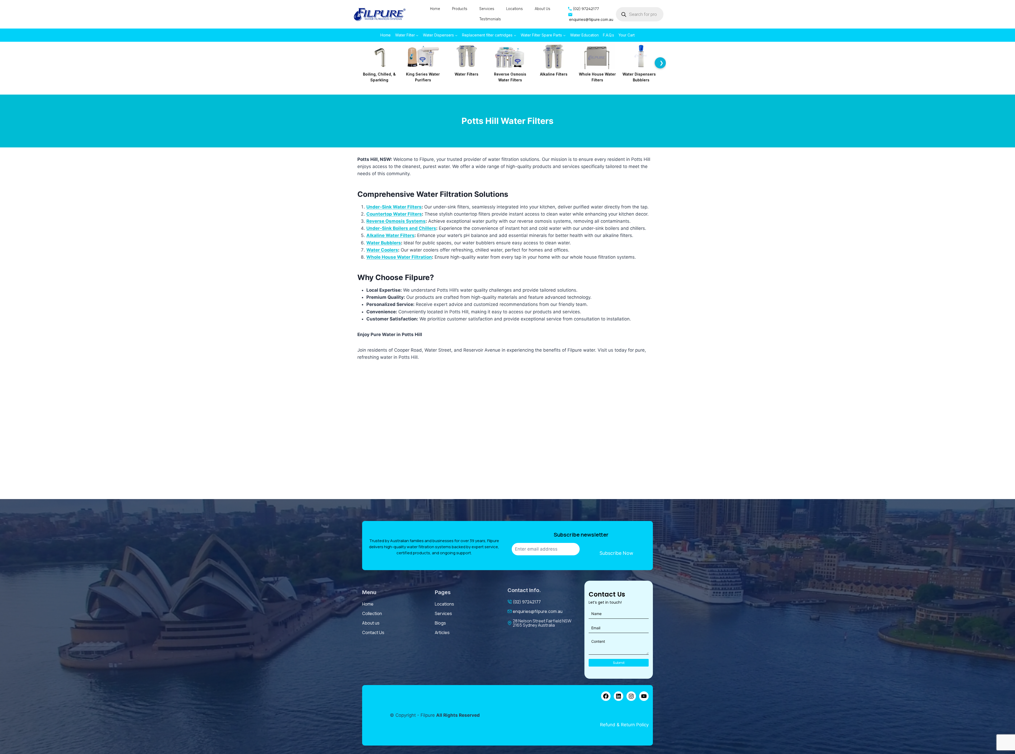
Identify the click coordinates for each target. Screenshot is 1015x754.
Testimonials (490, 19)
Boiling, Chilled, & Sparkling (379, 77)
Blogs (440, 623)
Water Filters (466, 74)
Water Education (584, 35)
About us (371, 623)
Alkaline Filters (554, 74)
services (443, 613)
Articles (442, 632)
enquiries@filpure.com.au (537, 611)
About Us (542, 9)
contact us (373, 632)
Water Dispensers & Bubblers (640, 77)
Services (486, 9)
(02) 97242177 (527, 602)
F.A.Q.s (608, 35)
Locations (514, 9)
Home (435, 9)
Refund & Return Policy (624, 724)
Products (459, 9)
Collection (372, 613)
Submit (619, 662)
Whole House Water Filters (597, 77)
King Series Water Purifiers (423, 77)
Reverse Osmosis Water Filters (510, 77)
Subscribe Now (616, 553)
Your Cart (627, 35)
